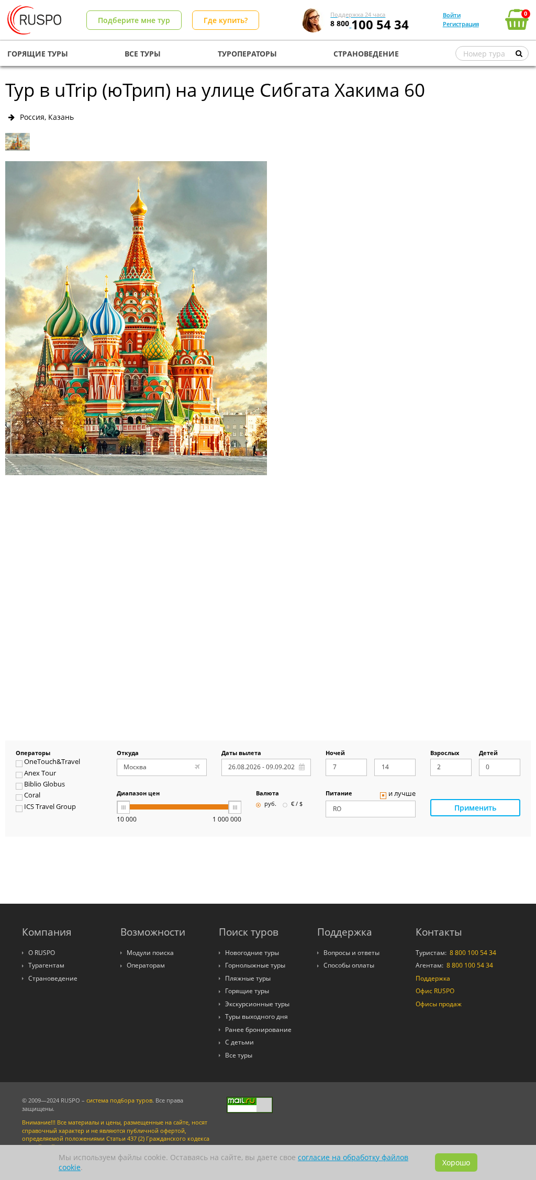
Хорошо (456, 1162)
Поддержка (433, 978)
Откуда (128, 753)
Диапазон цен (138, 794)
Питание (339, 794)
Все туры (238, 1055)
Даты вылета (241, 753)
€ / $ (297, 804)
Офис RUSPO (435, 990)
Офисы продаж (439, 1003)
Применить (475, 808)
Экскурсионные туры (257, 1003)
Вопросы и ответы (351, 952)
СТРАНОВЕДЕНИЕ (366, 54)
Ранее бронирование (258, 1029)
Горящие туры (247, 990)
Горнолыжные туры (255, 965)
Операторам (146, 965)
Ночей (335, 753)
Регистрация (461, 24)
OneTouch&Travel (52, 762)
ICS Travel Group (50, 807)
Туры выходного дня (256, 1016)
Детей (488, 753)
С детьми (239, 1042)
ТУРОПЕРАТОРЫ (247, 54)
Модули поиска (150, 952)
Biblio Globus (44, 785)
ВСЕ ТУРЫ (143, 54)
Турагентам (46, 965)
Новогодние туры (252, 952)
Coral (32, 796)
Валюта (267, 794)
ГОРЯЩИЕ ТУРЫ (37, 54)
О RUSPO (41, 952)
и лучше (402, 794)
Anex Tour (40, 774)
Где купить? (226, 20)
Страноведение (52, 978)
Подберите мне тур (134, 20)
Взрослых (444, 753)
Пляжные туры (248, 978)
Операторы (33, 753)
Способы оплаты (348, 965)
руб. (270, 804)
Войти (452, 15)
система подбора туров (119, 1100)
